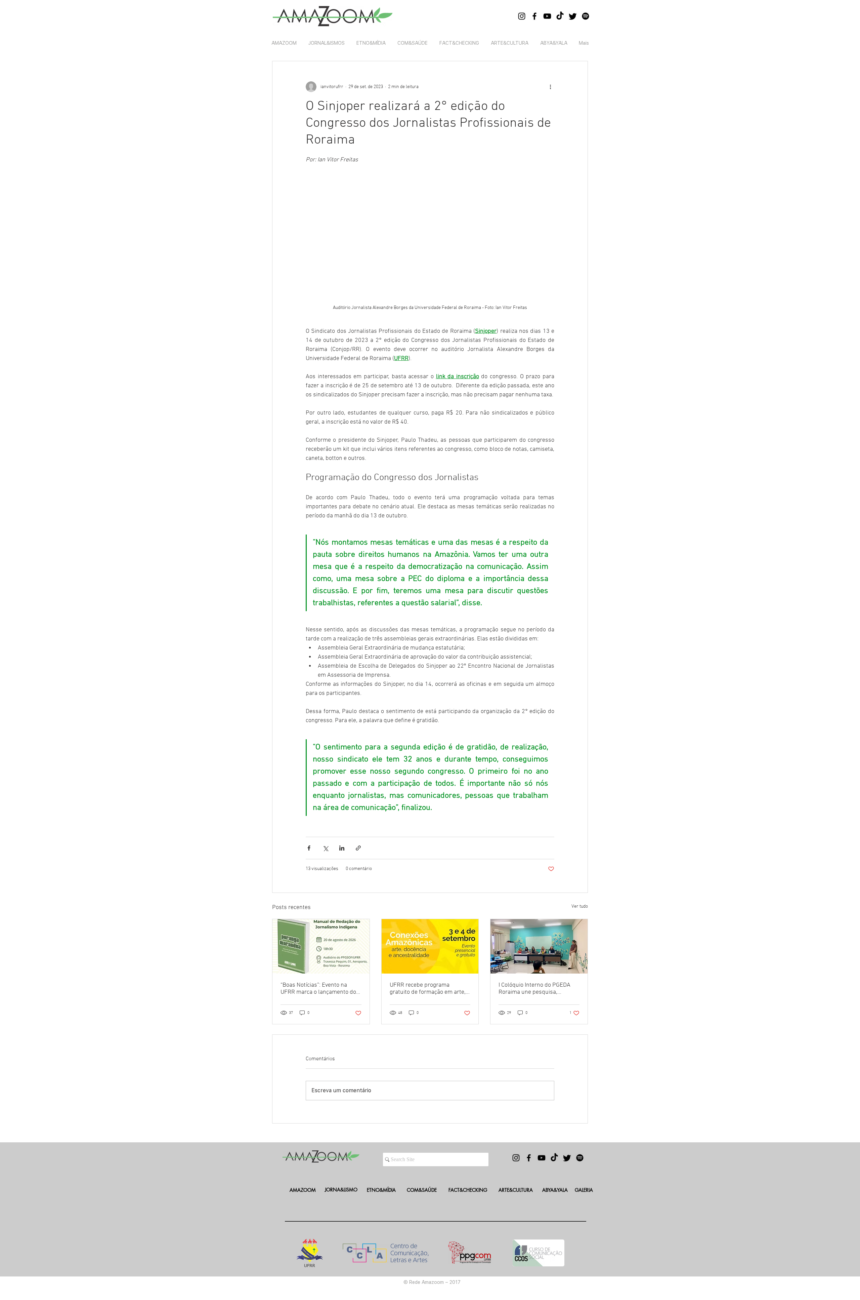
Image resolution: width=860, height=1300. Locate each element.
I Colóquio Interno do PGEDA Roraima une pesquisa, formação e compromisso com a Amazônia (537, 989)
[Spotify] (585, 16)
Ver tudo (579, 906)
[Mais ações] (550, 87)
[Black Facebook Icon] (534, 16)
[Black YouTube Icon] (547, 16)
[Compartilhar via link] (358, 848)
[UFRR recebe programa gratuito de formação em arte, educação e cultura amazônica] (430, 946)
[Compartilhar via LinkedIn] (342, 848)
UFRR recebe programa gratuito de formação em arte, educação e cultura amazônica (428, 989)
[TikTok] (560, 16)
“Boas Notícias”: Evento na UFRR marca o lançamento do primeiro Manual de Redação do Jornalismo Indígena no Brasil (318, 989)
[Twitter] (572, 16)
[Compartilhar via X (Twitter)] (325, 848)
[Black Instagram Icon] (521, 16)
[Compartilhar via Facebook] (309, 848)
